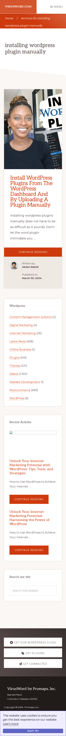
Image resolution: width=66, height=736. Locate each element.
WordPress (16, 398)
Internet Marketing (22, 333)
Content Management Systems (30, 317)
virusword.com (18, 6)
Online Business (20, 349)
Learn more (11, 723)
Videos (13, 374)
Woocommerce (19, 390)
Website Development (24, 382)
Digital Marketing (21, 325)
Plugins (14, 357)
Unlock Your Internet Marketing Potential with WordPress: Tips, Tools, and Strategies (31, 467)
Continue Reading (40, 253)
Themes (14, 365)
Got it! (33, 730)
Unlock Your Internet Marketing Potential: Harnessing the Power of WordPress (29, 518)
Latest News (17, 341)
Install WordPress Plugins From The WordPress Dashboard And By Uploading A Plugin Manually (31, 191)
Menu (58, 6)
